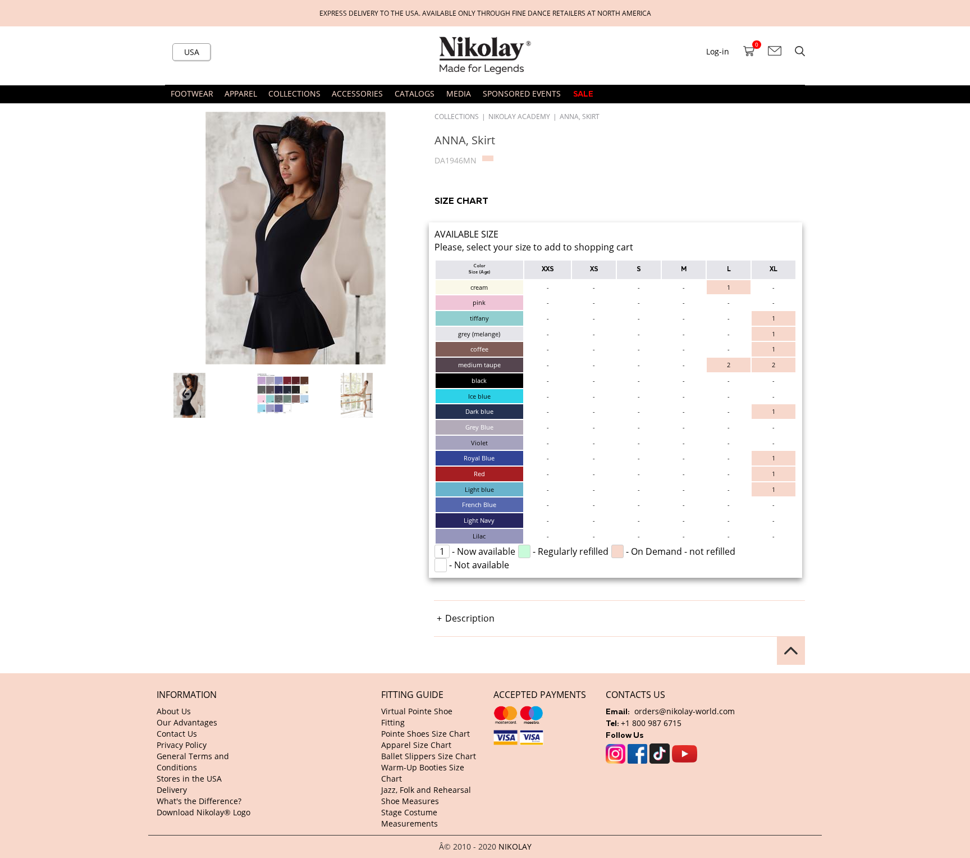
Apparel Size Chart (416, 745)
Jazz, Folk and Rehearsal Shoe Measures (426, 795)
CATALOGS (414, 93)
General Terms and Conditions (193, 762)
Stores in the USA (189, 778)
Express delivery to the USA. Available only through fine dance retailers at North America (485, 12)
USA (191, 52)
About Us (174, 711)
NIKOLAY (515, 846)
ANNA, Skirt (580, 116)
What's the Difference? (199, 801)
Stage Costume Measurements (409, 818)
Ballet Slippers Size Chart (428, 756)
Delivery (172, 789)
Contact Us (177, 733)
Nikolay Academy (519, 116)
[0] (748, 51)
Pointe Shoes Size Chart (425, 733)
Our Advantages (187, 722)
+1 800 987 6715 (651, 723)
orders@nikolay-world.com (684, 711)
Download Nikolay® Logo (203, 812)
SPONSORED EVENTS (522, 93)
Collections (456, 116)
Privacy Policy (182, 745)
